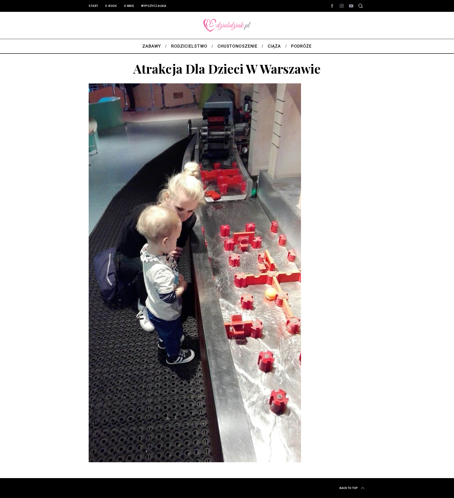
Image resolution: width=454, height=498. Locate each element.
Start (93, 6)
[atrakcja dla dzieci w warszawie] (195, 460)
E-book (111, 6)
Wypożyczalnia (153, 6)
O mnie (129, 6)
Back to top (349, 488)
